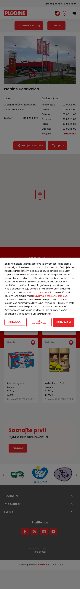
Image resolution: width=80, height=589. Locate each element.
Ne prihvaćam (39, 322)
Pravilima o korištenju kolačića (50, 295)
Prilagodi (14, 322)
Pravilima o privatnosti (38, 292)
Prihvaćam (63, 322)
